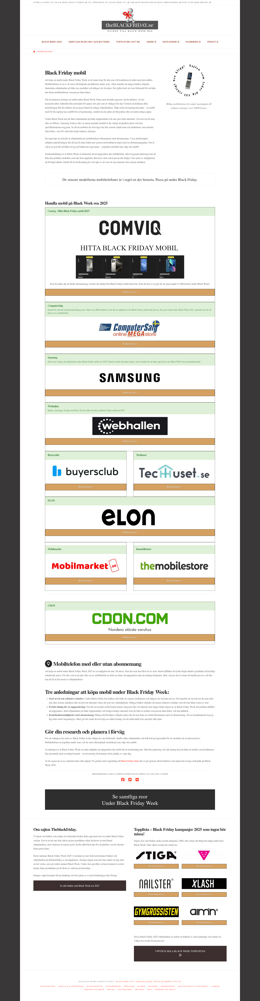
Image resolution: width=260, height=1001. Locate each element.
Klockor (153, 986)
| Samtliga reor (143, 981)
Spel (149, 989)
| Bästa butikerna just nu (166, 981)
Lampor (216, 986)
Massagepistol (95, 986)
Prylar (111, 989)
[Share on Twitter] (130, 779)
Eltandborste (113, 986)
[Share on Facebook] (122, 779)
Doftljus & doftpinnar (71, 986)
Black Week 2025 (125, 981)
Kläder (141, 986)
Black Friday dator (130, 760)
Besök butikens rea (156, 866)
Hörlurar (129, 986)
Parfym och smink (94, 989)
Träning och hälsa (165, 989)
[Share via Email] (137, 779)
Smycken (139, 989)
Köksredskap (168, 986)
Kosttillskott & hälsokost (193, 986)
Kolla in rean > (130, 291)
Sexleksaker (125, 989)
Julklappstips (48, 986)
